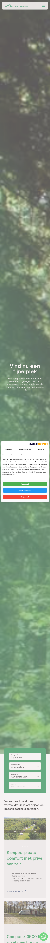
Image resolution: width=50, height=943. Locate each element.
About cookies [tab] (25, 449)
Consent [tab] (8, 449)
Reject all (25, 497)
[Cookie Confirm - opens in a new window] (38, 444)
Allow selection (25, 490)
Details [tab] (41, 449)
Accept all (25, 484)
